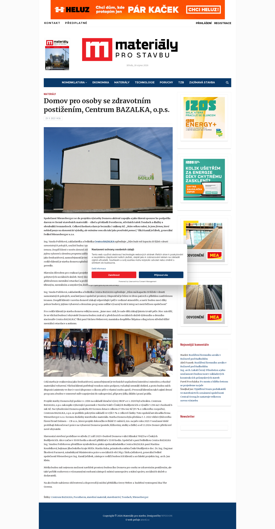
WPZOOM (166, 515)
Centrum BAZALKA (62, 497)
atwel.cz (145, 519)
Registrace (222, 23)
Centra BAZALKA (104, 241)
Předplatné (76, 23)
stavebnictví (114, 497)
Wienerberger (140, 497)
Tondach (127, 497)
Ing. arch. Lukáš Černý (192, 370)
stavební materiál (96, 497)
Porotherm (80, 497)
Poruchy (166, 82)
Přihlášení (204, 23)
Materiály (122, 82)
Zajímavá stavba (202, 82)
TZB (181, 82)
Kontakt (52, 23)
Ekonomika (100, 82)
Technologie (145, 82)
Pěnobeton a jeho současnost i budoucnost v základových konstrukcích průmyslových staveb (202, 374)
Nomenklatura (73, 82)
